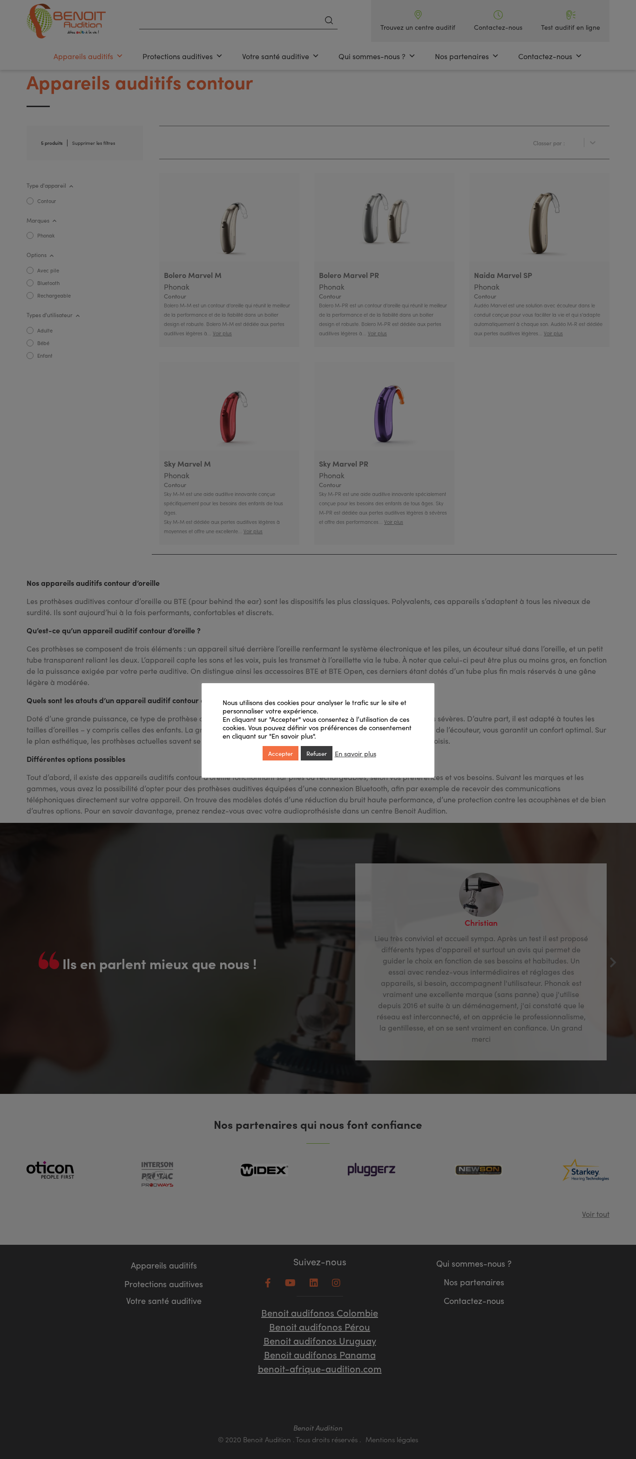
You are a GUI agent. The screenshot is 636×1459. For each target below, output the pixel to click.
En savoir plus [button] (355, 753)
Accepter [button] (280, 753)
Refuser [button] (316, 753)
